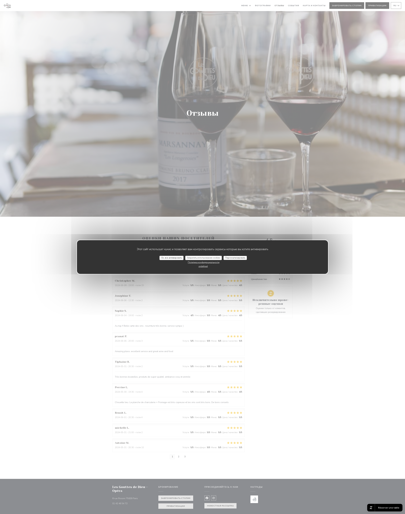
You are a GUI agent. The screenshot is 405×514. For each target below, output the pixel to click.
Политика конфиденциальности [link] (203, 262)
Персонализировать (235, 257)
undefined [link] (203, 266)
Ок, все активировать (171, 257)
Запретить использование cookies (203, 257)
